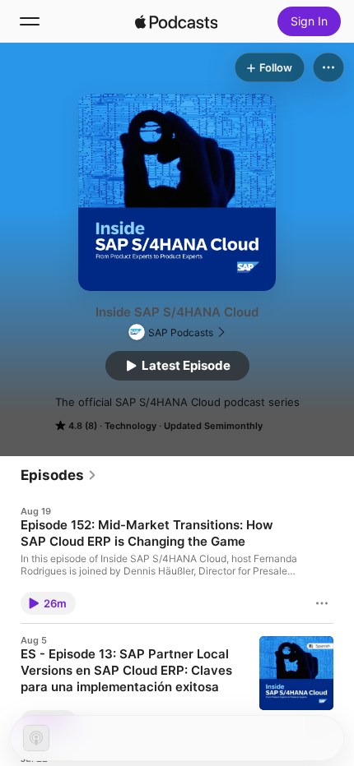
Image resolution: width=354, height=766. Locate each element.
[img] (176, 21)
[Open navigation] (30, 21)
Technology (130, 425)
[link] (59, 475)
